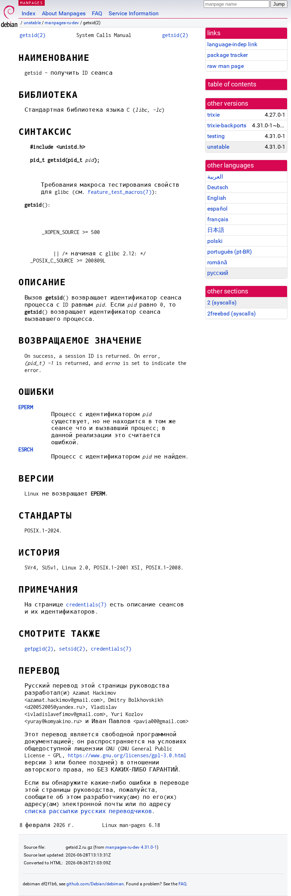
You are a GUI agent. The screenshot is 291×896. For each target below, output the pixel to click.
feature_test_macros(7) (119, 192)
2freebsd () (231, 313)
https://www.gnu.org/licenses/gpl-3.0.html (127, 755)
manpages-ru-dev (62, 22)
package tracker (227, 55)
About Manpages (64, 13)
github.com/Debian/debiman (95, 883)
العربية (215, 176)
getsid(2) (32, 35)
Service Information (134, 13)
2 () (222, 302)
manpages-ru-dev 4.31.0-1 (131, 847)
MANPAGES (31, 2)
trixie (213, 114)
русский (217, 273)
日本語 (215, 230)
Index (28, 13)
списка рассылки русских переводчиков (88, 811)
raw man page (225, 66)
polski (215, 241)
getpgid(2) (39, 649)
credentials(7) (86, 604)
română (217, 262)
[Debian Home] (9, 14)
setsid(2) (72, 649)
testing (216, 136)
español (217, 208)
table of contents (232, 84)
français (217, 219)
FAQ (97, 13)
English (216, 198)
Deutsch (217, 187)
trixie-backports (226, 125)
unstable (32, 22)
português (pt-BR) (229, 251)
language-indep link (232, 44)
